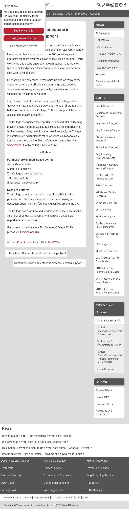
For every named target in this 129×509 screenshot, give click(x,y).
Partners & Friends (98, 468)
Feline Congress (104, 185)
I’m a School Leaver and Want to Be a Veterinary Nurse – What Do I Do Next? (47, 448)
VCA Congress (103, 209)
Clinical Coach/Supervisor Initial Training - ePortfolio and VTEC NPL (110, 357)
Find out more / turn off (23, 46)
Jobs (69, 13)
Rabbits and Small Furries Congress (109, 115)
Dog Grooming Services (101, 475)
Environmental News (108, 60)
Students (58, 13)
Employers (81, 13)
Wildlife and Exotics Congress (106, 194)
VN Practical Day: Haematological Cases (107, 270)
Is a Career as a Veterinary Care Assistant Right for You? (35, 441)
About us (95, 13)
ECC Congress (103, 244)
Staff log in (57, 497)
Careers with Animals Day (107, 235)
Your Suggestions (54, 490)
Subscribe (101, 74)
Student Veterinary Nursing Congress (106, 225)
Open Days (7, 482)
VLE (18, 497)
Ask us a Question (11, 475)
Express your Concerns (57, 475)
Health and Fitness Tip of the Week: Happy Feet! (36, 253)
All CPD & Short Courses (108, 320)
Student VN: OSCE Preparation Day (105, 177)
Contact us (7, 468)
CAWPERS (26, 497)
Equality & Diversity (107, 67)
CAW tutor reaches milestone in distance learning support (49, 263)
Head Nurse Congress (107, 123)
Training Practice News (109, 54)
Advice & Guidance (55, 460)
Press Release (24, 242)
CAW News (103, 40)
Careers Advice (104, 390)
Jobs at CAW (102, 397)
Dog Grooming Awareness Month (105, 156)
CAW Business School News (107, 83)
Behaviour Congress (106, 202)
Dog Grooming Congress (108, 130)
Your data (69, 497)
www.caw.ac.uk (16, 145)
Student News (104, 47)
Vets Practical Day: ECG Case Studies (108, 260)
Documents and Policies (15, 460)
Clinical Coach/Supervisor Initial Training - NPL (110, 331)
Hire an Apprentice (98, 460)
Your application (41, 497)
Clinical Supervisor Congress (105, 139)
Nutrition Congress (105, 216)
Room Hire (93, 482)
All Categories (103, 33)
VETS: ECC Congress (107, 251)
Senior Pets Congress (107, 147)
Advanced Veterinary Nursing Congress (107, 166)
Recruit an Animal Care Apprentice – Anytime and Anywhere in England (43, 454)
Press (85, 497)
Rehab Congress (104, 106)
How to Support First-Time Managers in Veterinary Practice (36, 435)
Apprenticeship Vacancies (104, 413)
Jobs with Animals (105, 404)
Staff (78, 497)
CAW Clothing (95, 490)
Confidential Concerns (57, 482)
